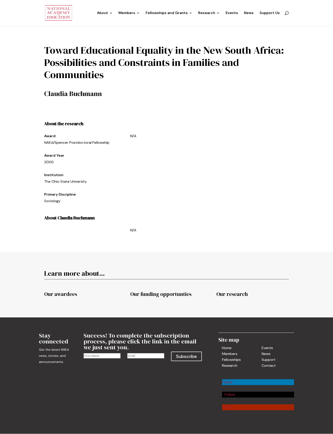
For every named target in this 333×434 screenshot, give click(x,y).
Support (268, 359)
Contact (269, 365)
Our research (232, 294)
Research (229, 365)
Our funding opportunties (160, 294)
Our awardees (60, 294)
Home (227, 347)
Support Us (270, 13)
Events (232, 13)
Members (126, 13)
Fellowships (231, 359)
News (249, 13)
